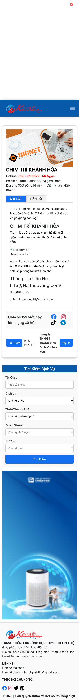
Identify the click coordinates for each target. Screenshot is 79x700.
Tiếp (64, 343)
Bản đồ (36, 199)
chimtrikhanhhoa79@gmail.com (31, 299)
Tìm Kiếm (39, 459)
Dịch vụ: (11, 393)
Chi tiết (16, 199)
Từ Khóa (11, 378)
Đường (10, 441)
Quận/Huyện (14, 425)
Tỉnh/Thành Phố (17, 409)
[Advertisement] (39, 74)
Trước (16, 343)
